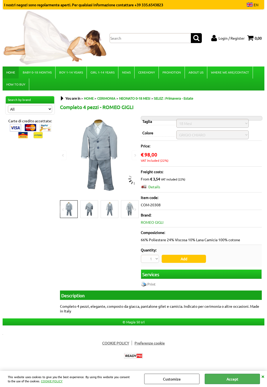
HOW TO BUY (15, 84)
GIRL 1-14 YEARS (102, 72)
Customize (172, 379)
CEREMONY (146, 72)
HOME (10, 72)
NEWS (126, 72)
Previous (63, 209)
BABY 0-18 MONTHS (37, 72)
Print (151, 284)
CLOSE (262, 376)
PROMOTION (171, 72)
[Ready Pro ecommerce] (133, 356)
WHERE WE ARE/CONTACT (230, 72)
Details (154, 186)
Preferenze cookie (150, 343)
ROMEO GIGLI (152, 222)
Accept (232, 379)
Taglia (147, 121)
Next (134, 209)
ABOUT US (196, 72)
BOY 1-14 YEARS (71, 72)
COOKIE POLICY (52, 381)
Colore (147, 132)
